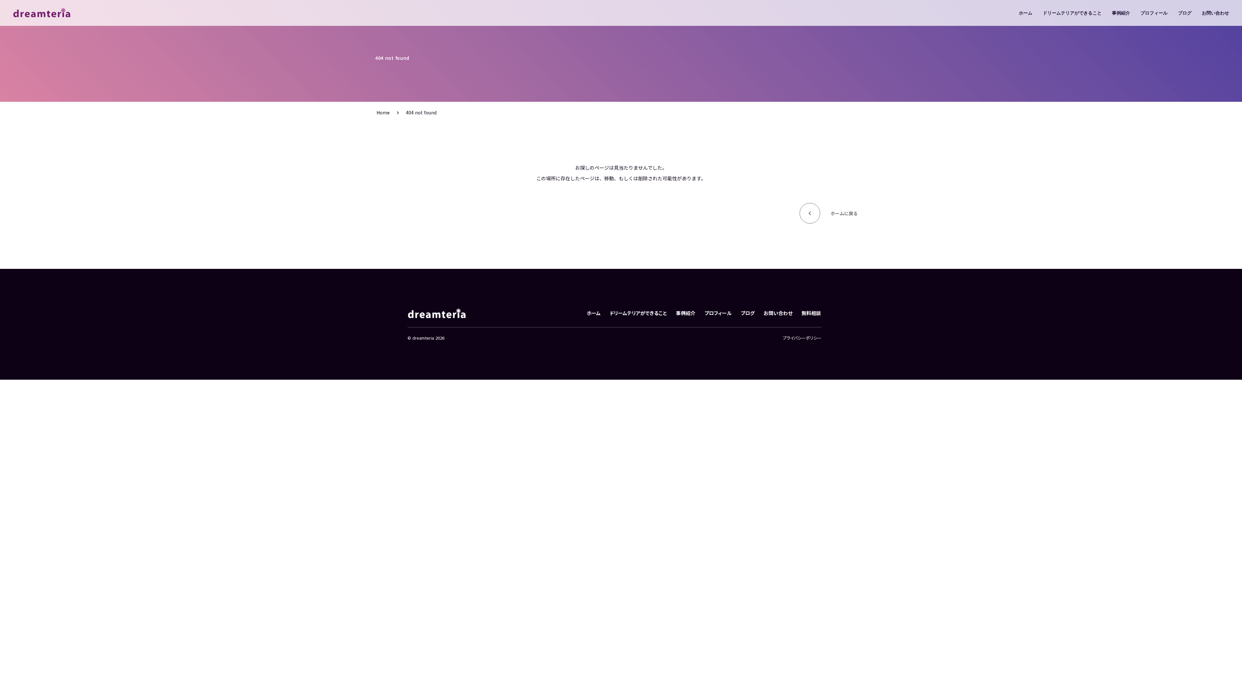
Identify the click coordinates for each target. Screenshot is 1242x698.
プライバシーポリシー (802, 338)
